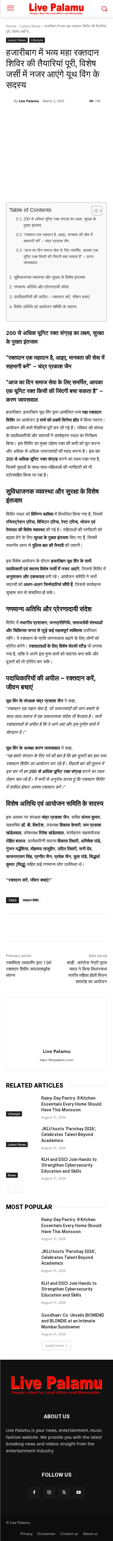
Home (11, 26)
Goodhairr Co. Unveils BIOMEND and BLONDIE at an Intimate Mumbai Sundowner (72, 1321)
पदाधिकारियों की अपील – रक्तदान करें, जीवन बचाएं (51, 297)
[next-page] (19, 1189)
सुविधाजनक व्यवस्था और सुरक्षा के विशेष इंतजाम (49, 277)
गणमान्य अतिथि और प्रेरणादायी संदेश (41, 287)
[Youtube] (79, 1493)
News (12, 1175)
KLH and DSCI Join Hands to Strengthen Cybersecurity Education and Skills (69, 1165)
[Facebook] (31, 116)
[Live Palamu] (10, 101)
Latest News (30, 26)
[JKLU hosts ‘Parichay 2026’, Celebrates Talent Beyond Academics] (21, 1136)
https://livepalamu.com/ (56, 1060)
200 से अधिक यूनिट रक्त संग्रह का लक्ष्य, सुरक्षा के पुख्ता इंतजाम (60, 222)
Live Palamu (29, 101)
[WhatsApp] (59, 116)
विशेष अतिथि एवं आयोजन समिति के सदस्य (45, 307)
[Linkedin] (73, 116)
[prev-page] (10, 1189)
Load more (55, 1345)
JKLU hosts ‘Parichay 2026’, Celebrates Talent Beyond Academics (68, 1134)
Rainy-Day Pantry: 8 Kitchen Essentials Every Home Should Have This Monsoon (71, 1104)
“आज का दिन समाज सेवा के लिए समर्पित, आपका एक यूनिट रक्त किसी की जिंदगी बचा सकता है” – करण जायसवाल (61, 256)
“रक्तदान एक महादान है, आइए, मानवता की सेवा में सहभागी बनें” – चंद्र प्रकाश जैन (58, 237)
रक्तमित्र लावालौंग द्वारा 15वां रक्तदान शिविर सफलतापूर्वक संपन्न (28, 969)
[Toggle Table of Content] (94, 211)
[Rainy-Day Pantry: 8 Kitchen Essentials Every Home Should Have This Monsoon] (21, 1105)
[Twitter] (45, 116)
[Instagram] (49, 1493)
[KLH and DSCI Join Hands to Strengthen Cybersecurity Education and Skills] (21, 1167)
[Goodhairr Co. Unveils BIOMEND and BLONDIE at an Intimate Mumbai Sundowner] (21, 1323)
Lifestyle (37, 40)
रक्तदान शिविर (31, 900)
